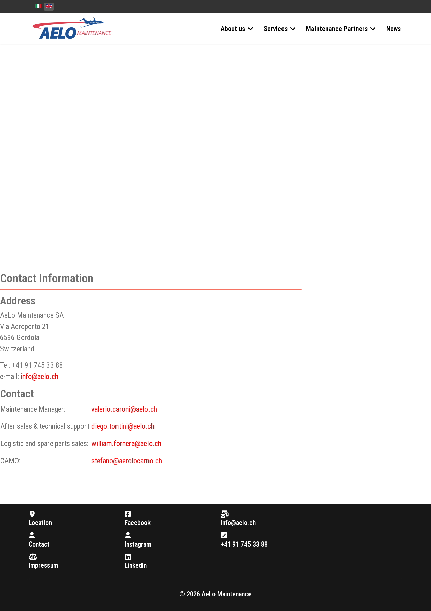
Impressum (43, 565)
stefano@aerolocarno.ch (126, 460)
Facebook (138, 523)
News (393, 29)
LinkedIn (136, 565)
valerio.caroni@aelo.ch (124, 409)
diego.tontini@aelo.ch (122, 426)
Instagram (138, 544)
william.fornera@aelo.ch (126, 443)
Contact (39, 544)
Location (40, 523)
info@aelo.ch (39, 376)
